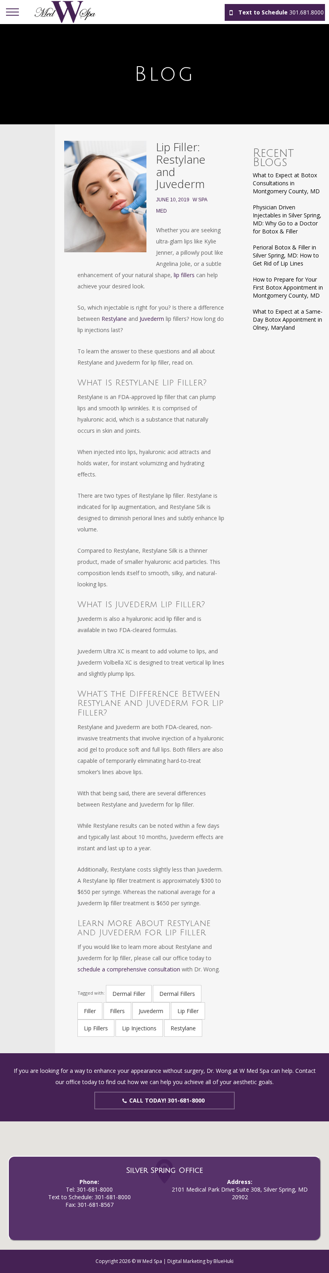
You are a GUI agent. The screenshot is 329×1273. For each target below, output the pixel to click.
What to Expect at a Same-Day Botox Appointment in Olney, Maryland (288, 319)
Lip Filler (188, 1011)
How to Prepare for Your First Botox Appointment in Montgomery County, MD (288, 287)
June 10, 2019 (172, 200)
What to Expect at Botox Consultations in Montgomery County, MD (286, 183)
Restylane (114, 318)
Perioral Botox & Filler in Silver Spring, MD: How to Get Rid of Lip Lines (286, 255)
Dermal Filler (128, 993)
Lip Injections (139, 1028)
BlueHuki (223, 1261)
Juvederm (152, 318)
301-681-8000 (95, 1189)
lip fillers (184, 275)
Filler (90, 1011)
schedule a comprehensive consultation (128, 969)
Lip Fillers (96, 1028)
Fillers (117, 1011)
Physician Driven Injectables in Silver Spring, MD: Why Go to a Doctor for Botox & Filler (287, 219)
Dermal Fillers (177, 993)
